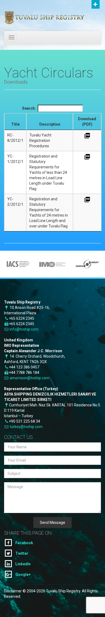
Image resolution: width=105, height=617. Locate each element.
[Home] (36, 14)
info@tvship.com (24, 329)
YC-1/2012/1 (15, 159)
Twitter (21, 553)
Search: (29, 108)
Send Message (52, 522)
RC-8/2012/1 (15, 138)
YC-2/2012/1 (15, 202)
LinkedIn (23, 564)
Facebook (24, 543)
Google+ (23, 574)
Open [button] (96, 4)
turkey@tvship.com (26, 427)
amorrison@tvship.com (29, 378)
